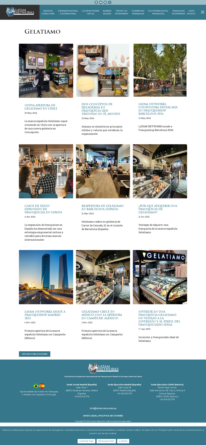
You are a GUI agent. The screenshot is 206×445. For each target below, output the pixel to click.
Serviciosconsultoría (48, 12)
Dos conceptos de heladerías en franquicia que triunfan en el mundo (101, 109)
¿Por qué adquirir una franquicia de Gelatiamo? (157, 209)
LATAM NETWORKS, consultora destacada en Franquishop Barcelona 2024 (158, 109)
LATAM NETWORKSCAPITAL (90, 12)
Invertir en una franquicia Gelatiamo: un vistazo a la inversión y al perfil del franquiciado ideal (159, 318)
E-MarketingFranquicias (138, 12)
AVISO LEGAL (90, 415)
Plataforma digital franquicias (158, 12)
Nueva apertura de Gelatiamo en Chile (41, 107)
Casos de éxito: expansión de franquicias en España (43, 209)
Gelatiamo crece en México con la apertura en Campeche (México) (102, 315)
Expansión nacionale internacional (68, 12)
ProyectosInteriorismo (121, 12)
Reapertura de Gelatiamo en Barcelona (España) (103, 207)
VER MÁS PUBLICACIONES (35, 354)
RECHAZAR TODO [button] (106, 441)
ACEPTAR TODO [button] (86, 441)
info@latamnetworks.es (103, 408)
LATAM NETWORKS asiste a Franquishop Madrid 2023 (45, 315)
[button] (202, 12)
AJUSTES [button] (123, 441)
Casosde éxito (191, 12)
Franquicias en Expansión (178, 12)
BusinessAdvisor (107, 12)
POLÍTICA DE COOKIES (111, 415)
